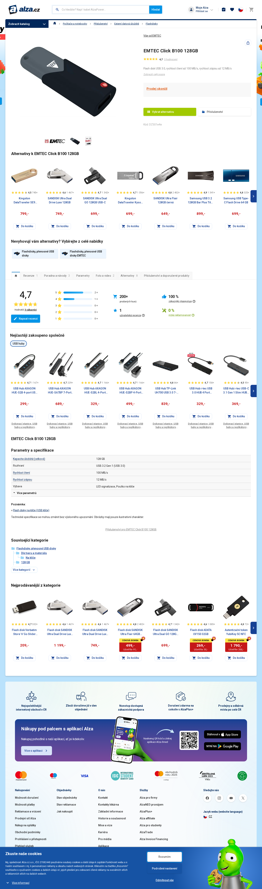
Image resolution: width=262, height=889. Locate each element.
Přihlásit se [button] (202, 11)
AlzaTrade (146, 832)
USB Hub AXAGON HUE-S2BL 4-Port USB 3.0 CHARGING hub (95, 391)
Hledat (156, 9)
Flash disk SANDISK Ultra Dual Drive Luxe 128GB (95, 632)
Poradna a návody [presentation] (57, 275)
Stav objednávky (67, 797)
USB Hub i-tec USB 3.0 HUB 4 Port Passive (200, 391)
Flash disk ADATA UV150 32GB (201, 632)
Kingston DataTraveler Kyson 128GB (130, 201)
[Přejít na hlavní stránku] (24, 9)
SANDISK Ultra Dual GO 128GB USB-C (95, 200)
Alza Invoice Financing (154, 839)
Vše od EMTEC (152, 35)
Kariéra (103, 832)
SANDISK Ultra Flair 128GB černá (165, 200)
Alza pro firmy (148, 797)
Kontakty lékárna (108, 804)
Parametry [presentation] (83, 275)
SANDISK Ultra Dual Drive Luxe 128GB (60, 200)
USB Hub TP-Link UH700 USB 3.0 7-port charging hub (165, 391)
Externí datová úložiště (126, 23)
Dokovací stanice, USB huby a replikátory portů (24, 425)
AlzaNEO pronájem (151, 804)
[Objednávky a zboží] (223, 9)
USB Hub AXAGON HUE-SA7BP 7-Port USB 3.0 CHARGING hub (60, 391)
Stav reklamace (66, 804)
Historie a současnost (112, 818)
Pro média (104, 839)
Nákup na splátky (25, 825)
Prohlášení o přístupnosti (30, 839)
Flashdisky (152, 23)
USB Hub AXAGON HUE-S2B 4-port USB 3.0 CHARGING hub (24, 391)
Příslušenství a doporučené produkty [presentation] (166, 275)
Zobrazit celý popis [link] (154, 74)
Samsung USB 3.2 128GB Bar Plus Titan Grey (201, 201)
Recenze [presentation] (30, 275)
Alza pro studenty (150, 825)
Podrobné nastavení (164, 868)
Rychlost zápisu (22, 479)
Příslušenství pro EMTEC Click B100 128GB (131, 529)
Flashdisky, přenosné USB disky (36, 548)
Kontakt (103, 797)
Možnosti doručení (27, 797)
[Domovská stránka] (54, 23)
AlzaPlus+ (146, 811)
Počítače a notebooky (75, 23)
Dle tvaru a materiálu (34, 553)
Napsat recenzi (28, 318)
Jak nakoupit (65, 811)
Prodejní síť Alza (25, 818)
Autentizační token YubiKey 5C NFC (236, 632)
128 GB (25, 562)
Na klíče (30, 557)
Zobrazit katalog (19, 24)
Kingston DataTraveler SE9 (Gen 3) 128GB (24, 201)
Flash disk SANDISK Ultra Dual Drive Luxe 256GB (60, 632)
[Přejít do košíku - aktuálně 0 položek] (251, 9)
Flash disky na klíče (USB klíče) (31, 510)
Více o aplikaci (33, 750)
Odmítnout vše (165, 880)
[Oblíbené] (232, 9)
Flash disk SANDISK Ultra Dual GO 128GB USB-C (165, 632)
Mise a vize (105, 825)
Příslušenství (101, 23)
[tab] (16, 276)
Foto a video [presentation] (105, 275)
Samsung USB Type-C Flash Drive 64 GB (236, 200)
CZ (210, 816)
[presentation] (16, 276)
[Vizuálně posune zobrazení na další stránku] (253, 196)
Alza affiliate (147, 818)
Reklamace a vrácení (28, 811)
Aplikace (103, 846)
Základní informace (110, 811)
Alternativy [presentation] (129, 275)
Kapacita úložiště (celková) (29, 458)
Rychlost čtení (21, 472)
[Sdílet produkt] (248, 43)
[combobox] (100, 10)
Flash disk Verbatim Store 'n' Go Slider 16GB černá (24, 632)
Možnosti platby (25, 804)
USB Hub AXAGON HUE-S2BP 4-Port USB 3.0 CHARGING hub (130, 391)
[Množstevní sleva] (191, 354)
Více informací (20, 882)
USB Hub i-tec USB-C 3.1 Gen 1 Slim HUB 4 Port (236, 391)
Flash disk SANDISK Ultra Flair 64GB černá (130, 632)
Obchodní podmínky (27, 832)
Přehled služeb (24, 846)
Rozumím (164, 856)
